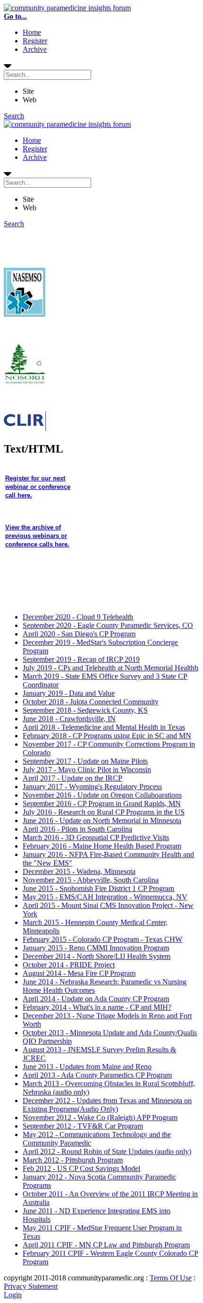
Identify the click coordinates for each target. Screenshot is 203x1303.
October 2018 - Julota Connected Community (91, 702)
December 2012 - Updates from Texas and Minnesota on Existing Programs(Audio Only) (107, 1105)
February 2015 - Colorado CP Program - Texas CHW (102, 939)
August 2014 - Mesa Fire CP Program (79, 973)
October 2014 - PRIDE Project (69, 965)
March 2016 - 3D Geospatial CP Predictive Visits (96, 837)
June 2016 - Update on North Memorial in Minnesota (102, 820)
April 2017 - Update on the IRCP (72, 778)
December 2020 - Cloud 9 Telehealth (78, 617)
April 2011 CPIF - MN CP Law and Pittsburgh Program (106, 1245)
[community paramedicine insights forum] (67, 8)
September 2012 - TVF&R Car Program (83, 1126)
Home (32, 32)
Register (35, 41)
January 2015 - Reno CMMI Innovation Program (96, 948)
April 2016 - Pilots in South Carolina (77, 829)
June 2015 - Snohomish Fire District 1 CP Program (98, 888)
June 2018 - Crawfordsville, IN (69, 719)
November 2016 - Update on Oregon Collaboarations (102, 795)
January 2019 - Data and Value (69, 693)
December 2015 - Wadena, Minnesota (79, 871)
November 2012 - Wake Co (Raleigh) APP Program (100, 1117)
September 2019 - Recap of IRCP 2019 (81, 659)
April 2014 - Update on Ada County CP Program (96, 999)
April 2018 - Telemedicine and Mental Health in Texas (104, 727)
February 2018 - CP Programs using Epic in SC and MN (107, 736)
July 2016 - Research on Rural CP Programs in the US (104, 812)
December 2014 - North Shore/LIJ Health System (96, 956)
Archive (35, 49)
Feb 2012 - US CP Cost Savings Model (81, 1168)
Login (13, 1295)
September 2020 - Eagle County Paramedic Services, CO (108, 625)
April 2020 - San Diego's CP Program (79, 634)
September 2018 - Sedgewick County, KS (85, 710)
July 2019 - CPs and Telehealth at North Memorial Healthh (110, 668)
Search (14, 116)
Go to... (15, 16)
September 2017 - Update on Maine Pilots (85, 761)
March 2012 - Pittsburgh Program (73, 1160)
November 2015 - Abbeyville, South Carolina (91, 880)
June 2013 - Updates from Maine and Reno (87, 1067)
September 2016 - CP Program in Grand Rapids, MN (102, 804)
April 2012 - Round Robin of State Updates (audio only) (107, 1151)
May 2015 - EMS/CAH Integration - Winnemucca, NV (105, 897)
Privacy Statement (31, 1286)
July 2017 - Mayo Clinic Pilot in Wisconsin (87, 770)
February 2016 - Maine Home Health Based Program (102, 846)
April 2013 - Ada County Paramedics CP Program (97, 1075)
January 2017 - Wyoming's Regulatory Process (92, 787)
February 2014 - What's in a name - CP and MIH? (97, 1007)
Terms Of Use (171, 1278)
